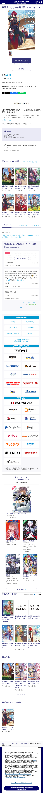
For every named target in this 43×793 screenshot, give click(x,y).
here (34, 760)
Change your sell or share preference (15, 777)
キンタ (10, 78)
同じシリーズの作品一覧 (30, 162)
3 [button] (22, 694)
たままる (8, 75)
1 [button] (18, 694)
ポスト (7, 92)
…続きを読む (6, 120)
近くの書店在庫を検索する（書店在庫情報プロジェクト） (21, 340)
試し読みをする (23, 60)
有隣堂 (30, 333)
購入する (21, 69)
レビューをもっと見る (29, 302)
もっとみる (20, 589)
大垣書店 (12, 322)
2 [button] (20, 694)
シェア (15, 92)
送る (23, 92)
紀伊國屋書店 (30, 322)
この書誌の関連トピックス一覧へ (27, 225)
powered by (25, 304)
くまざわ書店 (13, 328)
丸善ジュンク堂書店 (13, 333)
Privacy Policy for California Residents (21, 783)
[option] (8, 675)
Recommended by (29, 594)
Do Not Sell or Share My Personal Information (18, 774)
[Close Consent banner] (39, 749)
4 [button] (24, 694)
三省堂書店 (30, 328)
